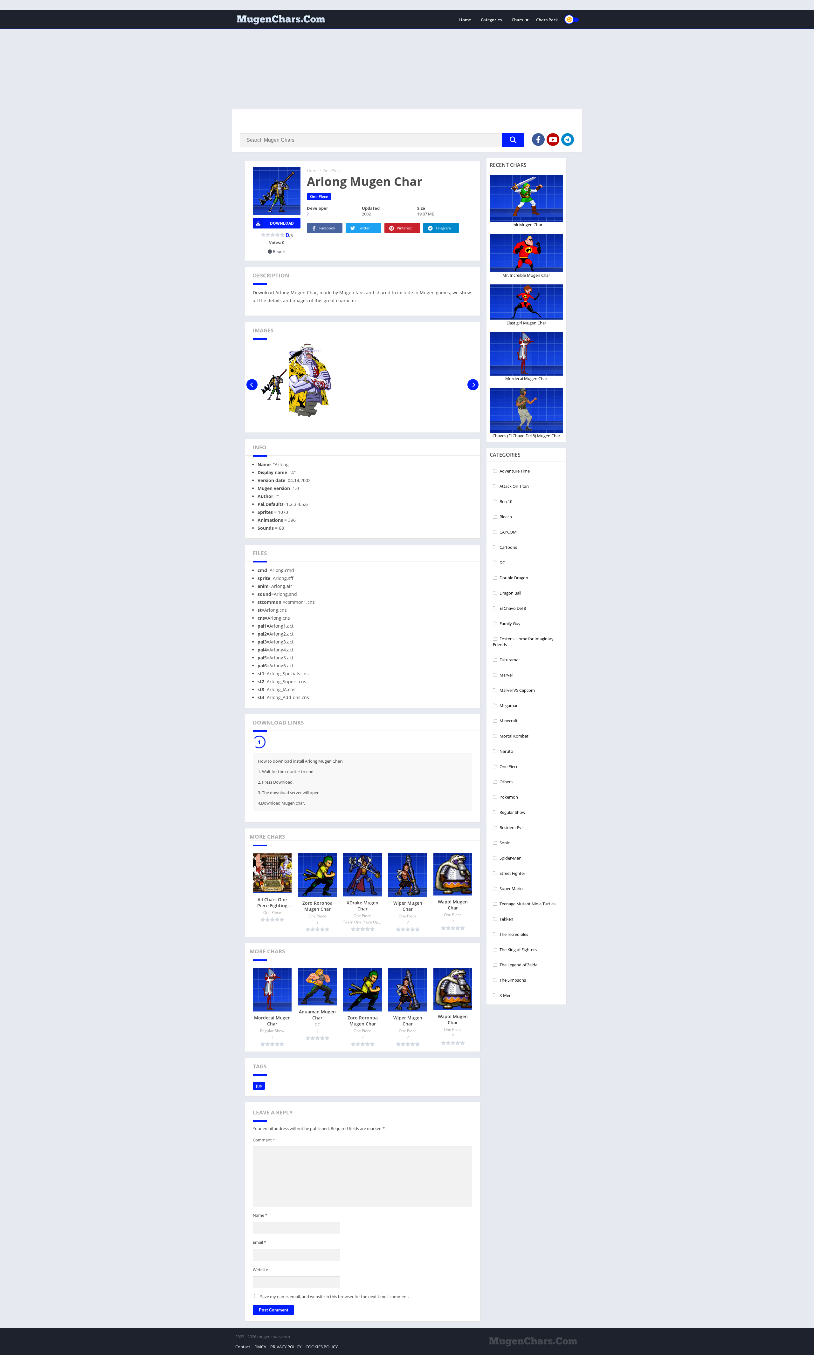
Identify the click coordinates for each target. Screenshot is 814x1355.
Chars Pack (547, 20)
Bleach (506, 517)
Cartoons (508, 547)
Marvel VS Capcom (517, 690)
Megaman (509, 705)
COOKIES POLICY (322, 1348)
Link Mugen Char (526, 225)
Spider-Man (510, 858)
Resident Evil (511, 827)
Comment (264, 1141)
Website (260, 1271)
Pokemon (509, 797)
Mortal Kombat (514, 736)
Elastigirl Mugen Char (526, 323)
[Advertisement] (407, 54)
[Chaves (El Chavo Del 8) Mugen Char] (526, 410)
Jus (259, 1087)
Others (506, 782)
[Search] (513, 140)
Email (259, 1244)
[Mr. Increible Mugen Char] (526, 253)
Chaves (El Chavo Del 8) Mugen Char (526, 436)
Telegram (443, 228)
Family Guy (510, 623)
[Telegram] (567, 139)
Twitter (364, 228)
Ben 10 (506, 501)
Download (282, 223)
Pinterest (404, 228)
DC (502, 562)
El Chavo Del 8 (513, 608)
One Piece (332, 171)
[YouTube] (553, 139)
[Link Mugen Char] (526, 198)
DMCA (260, 1348)
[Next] (473, 385)
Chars (517, 20)
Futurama (509, 660)
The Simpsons (513, 980)
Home (465, 20)
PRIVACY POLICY (285, 1348)
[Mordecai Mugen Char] (526, 354)
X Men (506, 995)
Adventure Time (515, 471)
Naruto (506, 751)
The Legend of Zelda (518, 965)
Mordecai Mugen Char (526, 378)
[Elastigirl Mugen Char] (526, 302)
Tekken (506, 919)
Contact (242, 1348)
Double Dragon (514, 578)
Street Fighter (512, 873)
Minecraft (509, 721)
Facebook (327, 228)
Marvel (506, 675)
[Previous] (252, 385)
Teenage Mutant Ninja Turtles (527, 904)
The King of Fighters (518, 949)
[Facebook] (538, 139)
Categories (491, 20)
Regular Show (512, 812)
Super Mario (511, 888)
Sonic (505, 843)
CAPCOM (508, 532)
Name (260, 1217)
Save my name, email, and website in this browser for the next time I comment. (334, 1298)
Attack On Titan (514, 486)
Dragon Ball (510, 593)
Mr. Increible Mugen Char (526, 275)
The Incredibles (514, 934)
